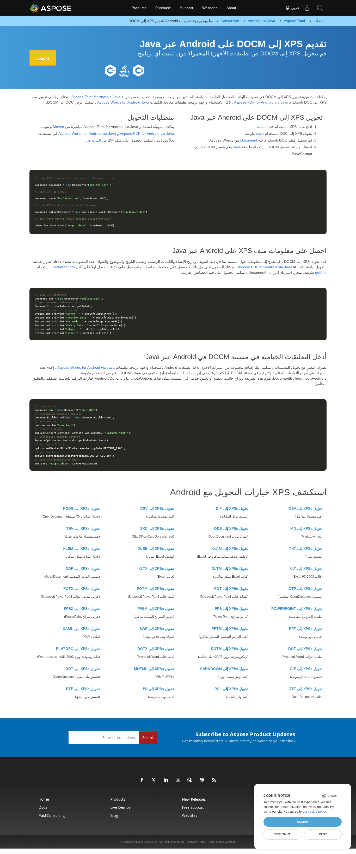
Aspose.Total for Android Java (95, 97)
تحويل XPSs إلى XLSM (81, 548)
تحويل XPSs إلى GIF (306, 669)
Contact (230, 841)
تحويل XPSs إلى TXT (306, 548)
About (231, 8)
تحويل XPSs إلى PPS (231, 609)
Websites (209, 8)
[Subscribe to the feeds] (214, 780)
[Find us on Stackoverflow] (178, 780)
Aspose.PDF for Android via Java (261, 102)
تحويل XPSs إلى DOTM (229, 649)
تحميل (43, 58)
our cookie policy (314, 811)
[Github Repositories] (202, 780)
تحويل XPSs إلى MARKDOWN (223, 669)
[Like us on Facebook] (142, 780)
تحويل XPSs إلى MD (306, 528)
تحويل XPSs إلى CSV (306, 508)
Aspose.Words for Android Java (123, 102)
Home (44, 799)
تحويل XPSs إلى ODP (82, 568)
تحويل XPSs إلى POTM (155, 589)
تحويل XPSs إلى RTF (83, 689)
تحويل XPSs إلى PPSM (155, 609)
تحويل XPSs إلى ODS (231, 528)
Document (248, 140)
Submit (148, 737)
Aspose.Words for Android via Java (87, 133)
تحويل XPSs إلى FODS (81, 508)
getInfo (321, 272)
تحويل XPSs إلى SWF (156, 629)
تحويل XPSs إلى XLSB (156, 548)
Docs (43, 807)
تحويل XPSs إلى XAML (81, 629)
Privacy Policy (197, 841)
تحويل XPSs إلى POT (231, 589)
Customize (282, 834)
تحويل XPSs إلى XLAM (229, 548)
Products (139, 8)
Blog (114, 815)
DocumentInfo (63, 267)
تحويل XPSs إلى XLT (306, 568)
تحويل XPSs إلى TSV (83, 528)
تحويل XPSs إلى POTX (81, 589)
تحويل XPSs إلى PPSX (82, 609)
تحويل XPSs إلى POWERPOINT (297, 609)
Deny (323, 834)
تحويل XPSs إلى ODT (82, 669)
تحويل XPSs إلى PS (158, 689)
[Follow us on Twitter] (154, 780)
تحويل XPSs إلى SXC (157, 528)
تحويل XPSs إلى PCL (231, 689)
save (260, 133)
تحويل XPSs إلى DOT (305, 649)
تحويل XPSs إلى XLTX (156, 568)
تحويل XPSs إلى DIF (232, 508)
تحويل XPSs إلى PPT (306, 629)
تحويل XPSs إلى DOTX (155, 649)
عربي (294, 8)
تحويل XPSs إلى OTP (306, 589)
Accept (303, 821)
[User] (307, 8)
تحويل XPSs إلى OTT (306, 689)
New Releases (194, 799)
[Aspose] (50, 7)
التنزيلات (94, 140)
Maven (58, 127)
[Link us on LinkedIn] (166, 780)
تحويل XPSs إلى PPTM (230, 629)
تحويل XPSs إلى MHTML (154, 669)
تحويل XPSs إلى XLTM (230, 568)
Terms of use (215, 841)
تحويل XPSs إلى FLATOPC (78, 649)
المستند (262, 127)
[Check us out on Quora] (190, 780)
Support (186, 8)
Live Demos (120, 807)
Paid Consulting (52, 815)
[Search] (320, 8)
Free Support (193, 807)
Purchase (163, 8)
